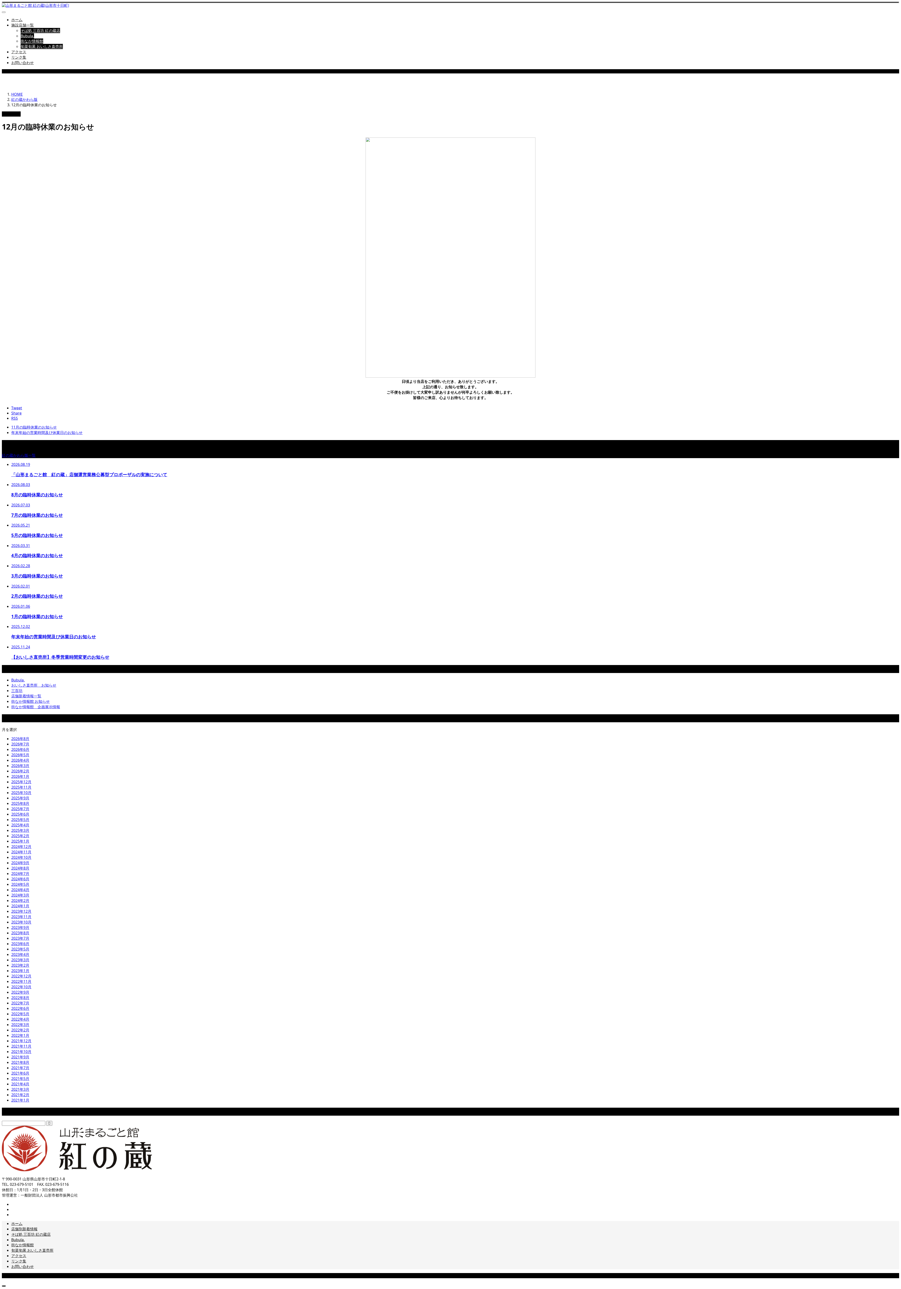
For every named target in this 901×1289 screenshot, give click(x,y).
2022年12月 (21, 976)
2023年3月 (20, 959)
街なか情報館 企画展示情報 (35, 706)
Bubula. (27, 35)
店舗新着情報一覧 (26, 696)
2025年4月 (20, 825)
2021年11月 (21, 1046)
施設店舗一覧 (22, 25)
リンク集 (18, 57)
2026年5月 (20, 754)
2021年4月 (20, 1084)
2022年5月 (20, 1013)
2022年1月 (20, 1035)
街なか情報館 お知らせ (30, 701)
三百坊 (17, 690)
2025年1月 (20, 841)
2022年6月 (20, 1008)
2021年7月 (20, 1067)
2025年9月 (20, 798)
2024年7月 (20, 873)
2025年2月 (20, 835)
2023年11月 (21, 916)
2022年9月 (20, 992)
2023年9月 (20, 927)
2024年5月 (20, 884)
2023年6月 (20, 943)
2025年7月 (20, 808)
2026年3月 (20, 765)
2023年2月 (20, 965)
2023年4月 (20, 954)
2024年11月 (21, 852)
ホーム (17, 19)
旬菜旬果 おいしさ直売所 (42, 46)
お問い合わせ (22, 62)
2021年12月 (21, 1040)
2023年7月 (20, 938)
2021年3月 (20, 1089)
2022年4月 (20, 1019)
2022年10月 (21, 986)
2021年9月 (20, 1057)
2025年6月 (20, 814)
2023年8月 (20, 932)
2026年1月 (20, 776)
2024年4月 (20, 889)
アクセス (18, 51)
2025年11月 (21, 787)
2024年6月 (20, 879)
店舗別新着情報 (24, 1229)
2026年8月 (20, 738)
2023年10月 (21, 922)
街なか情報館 (32, 41)
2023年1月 (20, 970)
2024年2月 (20, 900)
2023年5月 (20, 949)
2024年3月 (20, 895)
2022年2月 (20, 1030)
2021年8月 (20, 1062)
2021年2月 (20, 1094)
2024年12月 (21, 846)
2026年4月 (20, 760)
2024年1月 (20, 906)
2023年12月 (21, 911)
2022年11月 (21, 981)
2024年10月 (21, 857)
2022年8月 (20, 997)
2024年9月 (20, 862)
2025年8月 (20, 803)
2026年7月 (20, 744)
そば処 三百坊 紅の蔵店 (40, 30)
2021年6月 (20, 1073)
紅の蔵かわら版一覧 (19, 455)
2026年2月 (20, 771)
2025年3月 (20, 830)
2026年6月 (20, 749)
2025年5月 (20, 819)
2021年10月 (21, 1051)
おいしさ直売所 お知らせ (33, 685)
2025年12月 (21, 781)
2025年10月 (21, 792)
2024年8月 (20, 868)
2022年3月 (20, 1024)
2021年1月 (20, 1100)
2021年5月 (20, 1078)
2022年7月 (20, 1003)
